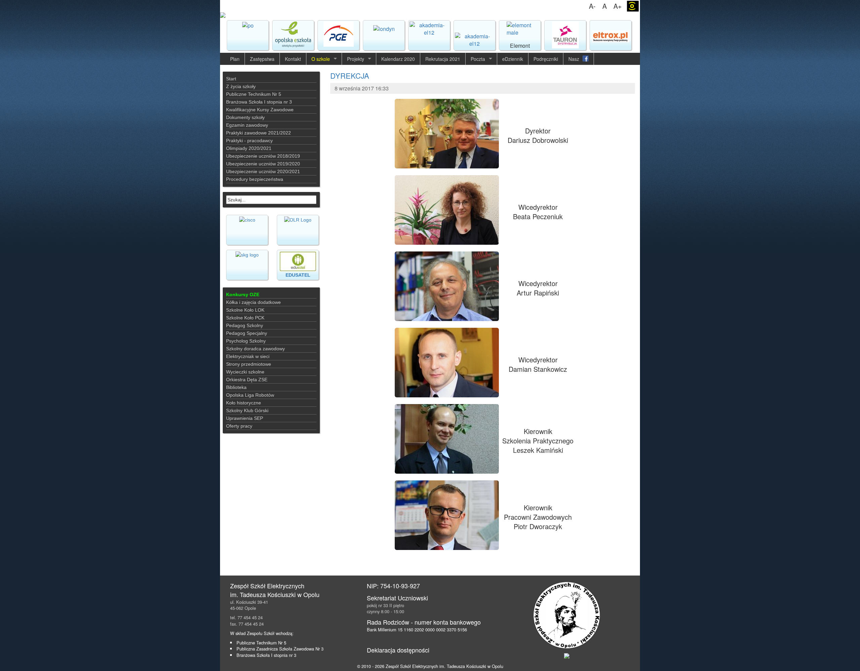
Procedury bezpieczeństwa (254, 179)
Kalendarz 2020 (398, 58)
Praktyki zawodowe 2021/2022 (258, 132)
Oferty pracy (239, 426)
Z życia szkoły (241, 86)
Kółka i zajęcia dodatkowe (253, 302)
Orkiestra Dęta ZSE (246, 379)
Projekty (355, 58)
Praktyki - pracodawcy (249, 140)
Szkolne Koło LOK (245, 310)
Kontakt (293, 58)
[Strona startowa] (430, 15)
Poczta (478, 58)
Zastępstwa (262, 58)
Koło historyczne (243, 402)
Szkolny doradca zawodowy (255, 348)
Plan (235, 58)
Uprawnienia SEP (244, 418)
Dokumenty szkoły (245, 117)
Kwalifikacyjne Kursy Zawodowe (260, 109)
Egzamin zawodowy (247, 125)
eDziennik (512, 58)
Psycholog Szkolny (246, 341)
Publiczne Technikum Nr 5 (253, 94)
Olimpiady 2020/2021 (248, 148)
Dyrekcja (349, 75)
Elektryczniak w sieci (247, 356)
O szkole (320, 58)
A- (592, 6)
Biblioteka (236, 387)
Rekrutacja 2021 (442, 58)
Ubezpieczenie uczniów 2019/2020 (263, 163)
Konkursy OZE (242, 294)
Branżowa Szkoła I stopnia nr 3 (259, 102)
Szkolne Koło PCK (245, 317)
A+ (617, 6)
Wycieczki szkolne (245, 371)
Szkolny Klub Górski (247, 410)
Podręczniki (545, 58)
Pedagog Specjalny (246, 333)
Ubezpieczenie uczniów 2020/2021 (263, 171)
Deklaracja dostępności (398, 649)
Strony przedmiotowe (248, 364)
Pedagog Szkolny (244, 325)
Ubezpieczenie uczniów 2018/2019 (263, 156)
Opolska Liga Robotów (250, 395)
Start (231, 78)
